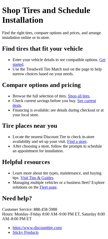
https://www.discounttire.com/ (37, 227)
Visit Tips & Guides (36, 178)
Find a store (77, 141)
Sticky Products (26, 232)
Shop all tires (78, 96)
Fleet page (48, 187)
